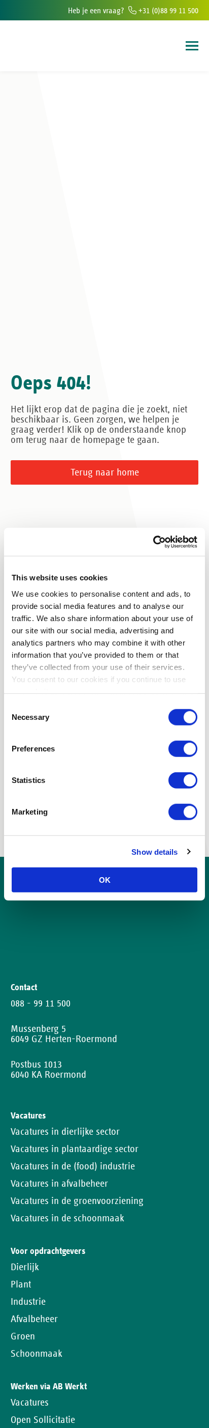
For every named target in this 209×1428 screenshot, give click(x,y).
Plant (21, 1284)
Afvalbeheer (34, 1319)
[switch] (182, 749)
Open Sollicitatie (43, 1420)
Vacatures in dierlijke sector (65, 1132)
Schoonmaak (36, 1354)
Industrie (28, 1302)
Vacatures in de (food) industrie (73, 1166)
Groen (23, 1336)
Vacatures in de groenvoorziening (77, 1201)
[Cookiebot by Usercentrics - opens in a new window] (153, 541)
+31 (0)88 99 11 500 (167, 11)
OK (105, 880)
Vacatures (30, 1402)
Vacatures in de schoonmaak (67, 1218)
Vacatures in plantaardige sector (74, 1149)
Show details (154, 851)
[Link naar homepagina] (30, 46)
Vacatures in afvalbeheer (59, 1184)
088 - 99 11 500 (41, 1003)
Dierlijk (25, 1267)
